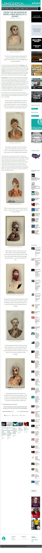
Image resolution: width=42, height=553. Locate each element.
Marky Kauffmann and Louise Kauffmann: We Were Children (15, 430)
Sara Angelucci (4, 77)
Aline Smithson (13, 18)
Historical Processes (7, 404)
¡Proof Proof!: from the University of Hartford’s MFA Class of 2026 (37, 319)
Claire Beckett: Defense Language (37, 470)
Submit (22, 8)
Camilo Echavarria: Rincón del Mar (37, 476)
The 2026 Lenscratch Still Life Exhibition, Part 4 (37, 440)
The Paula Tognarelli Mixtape (7, 411)
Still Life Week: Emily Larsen (37, 464)
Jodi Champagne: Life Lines (24, 411)
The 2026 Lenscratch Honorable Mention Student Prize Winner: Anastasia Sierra (37, 364)
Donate (33, 108)
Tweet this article (8, 415)
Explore (6, 8)
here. (25, 75)
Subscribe (34, 115)
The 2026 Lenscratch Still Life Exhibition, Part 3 (37, 433)
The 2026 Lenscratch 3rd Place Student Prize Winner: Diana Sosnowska (37, 382)
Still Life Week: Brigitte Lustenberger (37, 458)
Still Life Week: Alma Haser (26, 429)
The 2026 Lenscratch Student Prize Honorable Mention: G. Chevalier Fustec (37, 344)
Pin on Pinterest (23, 415)
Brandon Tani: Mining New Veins (37, 327)
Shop (27, 8)
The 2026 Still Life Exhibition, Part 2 (37, 426)
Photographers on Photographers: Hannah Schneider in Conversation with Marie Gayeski (10, 431)
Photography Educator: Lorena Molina (37, 306)
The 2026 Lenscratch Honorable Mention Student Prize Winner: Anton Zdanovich (37, 354)
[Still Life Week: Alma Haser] (26, 425)
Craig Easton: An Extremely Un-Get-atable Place (37, 214)
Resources (17, 8)
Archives (13, 538)
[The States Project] (36, 156)
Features (11, 8)
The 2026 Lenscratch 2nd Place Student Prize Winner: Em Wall (37, 390)
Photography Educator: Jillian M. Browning (37, 209)
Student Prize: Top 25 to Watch (20, 429)
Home (3, 8)
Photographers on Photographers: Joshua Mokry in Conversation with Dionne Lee (4, 431)
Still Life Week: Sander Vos (37, 447)
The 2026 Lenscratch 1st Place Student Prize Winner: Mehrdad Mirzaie (37, 399)
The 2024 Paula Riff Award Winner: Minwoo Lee (37, 232)
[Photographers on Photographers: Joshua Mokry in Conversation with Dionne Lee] (3, 425)
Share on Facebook (15, 415)
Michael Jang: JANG (37, 312)
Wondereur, (22, 65)
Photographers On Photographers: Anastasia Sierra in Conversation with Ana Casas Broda (38, 272)
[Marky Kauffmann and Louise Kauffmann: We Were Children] (15, 425)
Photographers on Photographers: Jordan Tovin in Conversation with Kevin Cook (38, 297)
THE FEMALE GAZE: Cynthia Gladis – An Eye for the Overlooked (37, 414)
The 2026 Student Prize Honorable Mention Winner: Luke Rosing (37, 373)
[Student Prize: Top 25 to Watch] (20, 425)
